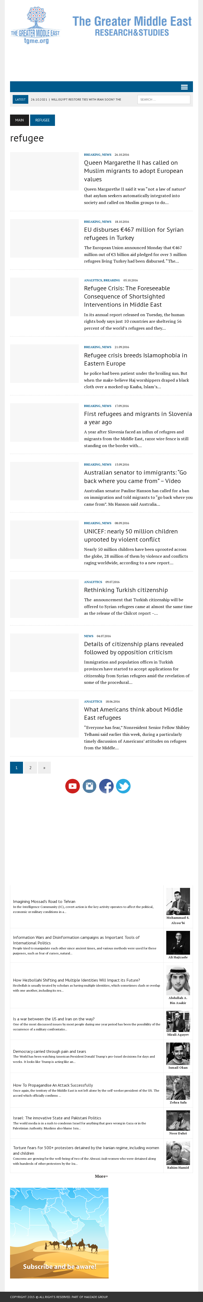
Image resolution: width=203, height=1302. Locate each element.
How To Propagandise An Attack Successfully (53, 1085)
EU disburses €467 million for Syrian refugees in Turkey (134, 233)
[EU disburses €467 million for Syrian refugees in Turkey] (44, 254)
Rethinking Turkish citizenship (126, 590)
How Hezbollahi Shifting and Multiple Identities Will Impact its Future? (76, 980)
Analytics (93, 280)
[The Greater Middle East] (101, 25)
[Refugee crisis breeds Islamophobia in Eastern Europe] (44, 379)
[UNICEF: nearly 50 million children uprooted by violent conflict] (44, 555)
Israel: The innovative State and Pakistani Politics (57, 1117)
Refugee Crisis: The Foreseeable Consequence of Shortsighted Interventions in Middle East (127, 296)
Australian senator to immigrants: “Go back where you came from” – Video (135, 476)
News (106, 155)
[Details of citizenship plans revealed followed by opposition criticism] (44, 668)
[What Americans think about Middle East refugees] (44, 734)
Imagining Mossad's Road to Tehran (44, 901)
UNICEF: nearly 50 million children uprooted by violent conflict (131, 535)
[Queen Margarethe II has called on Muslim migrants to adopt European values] (44, 187)
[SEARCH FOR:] (163, 99)
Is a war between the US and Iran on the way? (54, 1018)
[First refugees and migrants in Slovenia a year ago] (44, 438)
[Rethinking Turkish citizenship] (44, 614)
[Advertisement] (106, 62)
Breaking (92, 155)
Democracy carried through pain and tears (49, 1051)
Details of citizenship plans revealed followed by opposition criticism (133, 648)
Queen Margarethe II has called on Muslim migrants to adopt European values (133, 170)
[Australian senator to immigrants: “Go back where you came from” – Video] (44, 497)
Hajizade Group (95, 1297)
